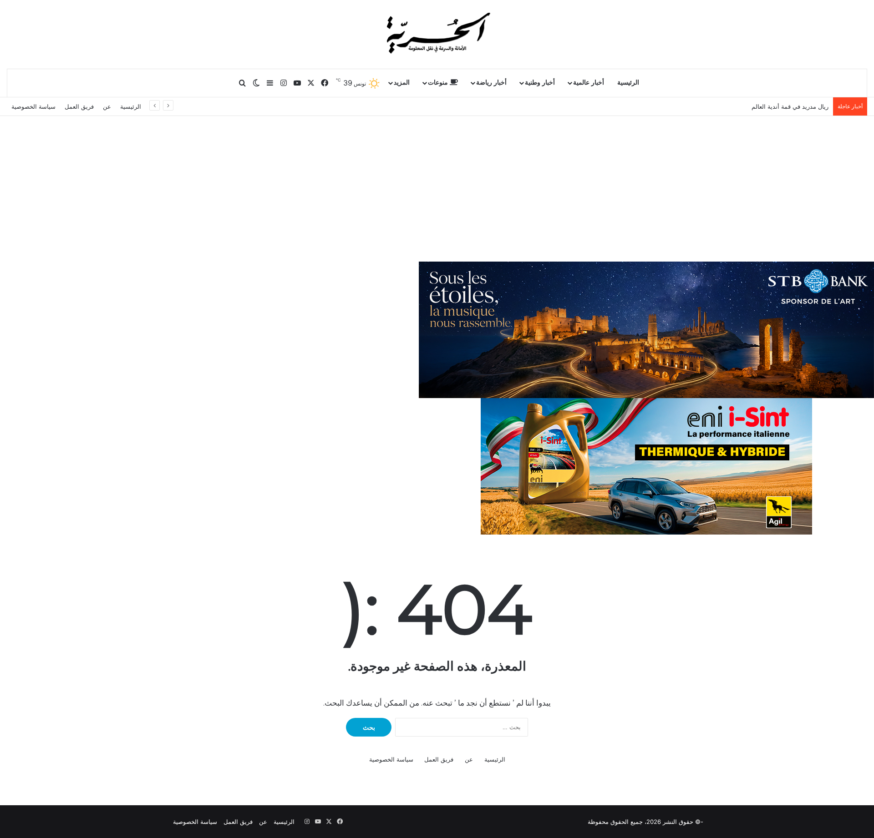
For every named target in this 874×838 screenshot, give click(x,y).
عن (107, 106)
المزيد (402, 82)
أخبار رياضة (491, 82)
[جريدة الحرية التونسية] (437, 34)
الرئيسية (628, 82)
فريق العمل (79, 106)
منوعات (439, 82)
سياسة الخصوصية (33, 106)
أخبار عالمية (588, 82)
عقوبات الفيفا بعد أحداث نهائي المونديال (777, 106)
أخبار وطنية (540, 82)
